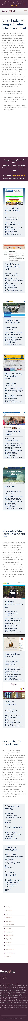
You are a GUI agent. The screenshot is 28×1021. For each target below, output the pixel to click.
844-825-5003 (19, 175)
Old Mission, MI (10, 924)
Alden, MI (8, 928)
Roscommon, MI (10, 949)
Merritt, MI (8, 942)
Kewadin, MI (9, 914)
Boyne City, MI (9, 939)
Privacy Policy (3, 978)
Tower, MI (8, 946)
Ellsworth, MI (9, 910)
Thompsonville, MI (10, 953)
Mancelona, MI (9, 935)
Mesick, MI (8, 956)
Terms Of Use (3, 976)
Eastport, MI (9, 907)
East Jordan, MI (9, 921)
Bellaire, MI (8, 917)
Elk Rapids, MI (9, 931)
